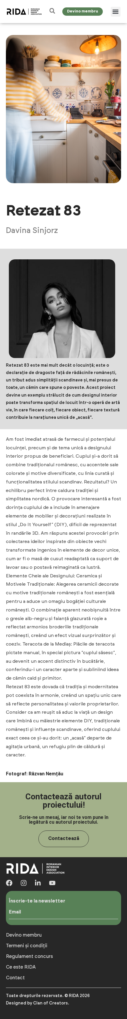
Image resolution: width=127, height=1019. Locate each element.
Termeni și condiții (26, 945)
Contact (15, 977)
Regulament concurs (29, 956)
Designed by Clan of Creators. (37, 1003)
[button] (116, 12)
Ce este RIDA (21, 967)
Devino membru (24, 935)
